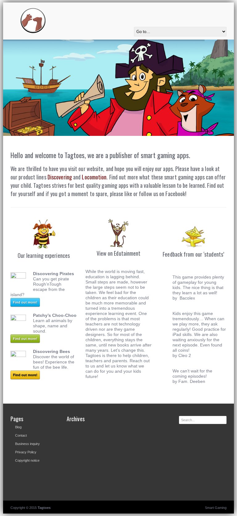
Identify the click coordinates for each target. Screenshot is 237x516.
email (223, 9)
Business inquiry (27, 444)
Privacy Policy (25, 452)
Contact (21, 435)
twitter (188, 9)
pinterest (205, 9)
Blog (18, 427)
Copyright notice (27, 460)
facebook (179, 9)
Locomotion (94, 177)
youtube (197, 9)
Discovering (60, 177)
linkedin (214, 9)
